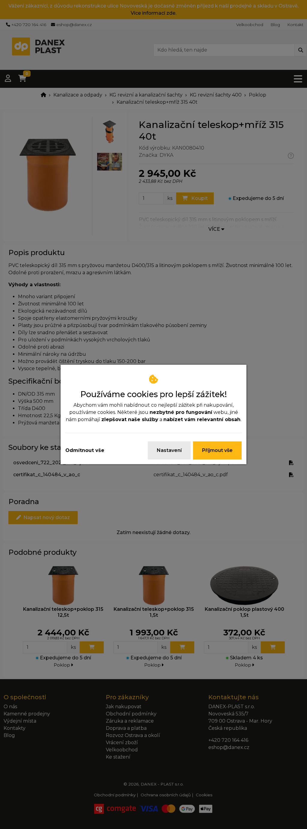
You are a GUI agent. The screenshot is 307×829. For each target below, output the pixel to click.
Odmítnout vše (84, 450)
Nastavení (169, 450)
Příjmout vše (217, 450)
